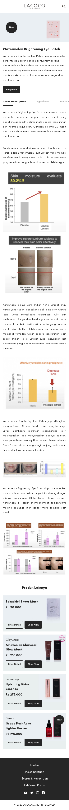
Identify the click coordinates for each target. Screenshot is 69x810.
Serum (10, 718)
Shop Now (11, 89)
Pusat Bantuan (34, 772)
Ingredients (42, 101)
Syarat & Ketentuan (34, 778)
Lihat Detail (14, 624)
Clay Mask (12, 639)
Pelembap (12, 679)
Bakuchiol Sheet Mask (22, 601)
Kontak (34, 765)
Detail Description (14, 101)
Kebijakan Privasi (34, 785)
